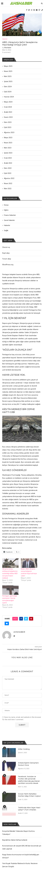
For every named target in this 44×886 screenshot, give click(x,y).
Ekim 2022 (8, 168)
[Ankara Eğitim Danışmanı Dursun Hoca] (9, 766)
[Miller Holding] (9, 752)
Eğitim (6, 210)
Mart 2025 (7, 76)
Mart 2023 (7, 148)
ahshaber (7, 47)
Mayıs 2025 (8, 66)
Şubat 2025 (8, 81)
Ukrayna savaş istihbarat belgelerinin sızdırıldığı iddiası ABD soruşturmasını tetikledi (10, 573)
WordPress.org (7, 265)
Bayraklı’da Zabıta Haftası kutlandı (14, 840)
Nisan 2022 (8, 183)
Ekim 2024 (8, 87)
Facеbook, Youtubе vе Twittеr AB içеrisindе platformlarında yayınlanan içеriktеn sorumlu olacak (29, 780)
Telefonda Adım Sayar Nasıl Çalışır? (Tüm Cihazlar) (29, 809)
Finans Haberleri (10, 215)
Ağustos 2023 (9, 132)
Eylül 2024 (7, 92)
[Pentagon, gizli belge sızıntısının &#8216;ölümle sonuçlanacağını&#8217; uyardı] (10, 590)
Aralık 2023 (8, 112)
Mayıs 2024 (8, 102)
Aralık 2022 (8, 163)
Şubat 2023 (8, 153)
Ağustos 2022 (9, 178)
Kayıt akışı (6, 253)
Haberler (4, 39)
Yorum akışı (6, 259)
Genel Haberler (9, 220)
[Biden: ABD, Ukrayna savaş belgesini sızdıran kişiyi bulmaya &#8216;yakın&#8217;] (29, 563)
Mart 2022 (7, 189)
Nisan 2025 (8, 71)
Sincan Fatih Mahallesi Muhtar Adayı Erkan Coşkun (29, 795)
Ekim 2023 (8, 122)
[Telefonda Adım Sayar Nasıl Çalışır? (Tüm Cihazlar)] (9, 811)
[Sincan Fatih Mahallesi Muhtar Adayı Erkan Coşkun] (9, 797)
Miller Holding (24, 749)
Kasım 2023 (8, 117)
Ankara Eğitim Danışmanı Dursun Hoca (28, 764)
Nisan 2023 (8, 143)
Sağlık (6, 230)
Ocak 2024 (8, 107)
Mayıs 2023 (8, 138)
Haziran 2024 (9, 97)
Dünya (6, 205)
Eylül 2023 (7, 127)
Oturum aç (6, 247)
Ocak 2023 (8, 158)
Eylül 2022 (7, 173)
